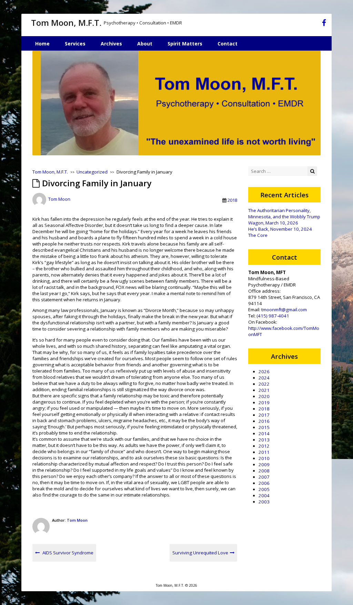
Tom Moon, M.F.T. (66, 22)
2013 (264, 440)
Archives (111, 43)
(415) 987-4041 (272, 316)
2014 (264, 433)
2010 (264, 458)
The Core (258, 235)
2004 (264, 495)
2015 (264, 427)
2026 (264, 371)
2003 (264, 502)
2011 (264, 452)
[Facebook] (324, 24)
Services (75, 43)
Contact (228, 43)
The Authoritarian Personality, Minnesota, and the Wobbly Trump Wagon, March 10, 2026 (284, 216)
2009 (264, 464)
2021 (264, 390)
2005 (264, 489)
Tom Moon (59, 199)
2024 (264, 378)
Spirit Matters (185, 43)
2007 (264, 477)
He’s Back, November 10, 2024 (280, 229)
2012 (264, 446)
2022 (264, 384)
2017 (264, 415)
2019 (264, 402)
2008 (264, 471)
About (144, 43)
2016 (264, 421)
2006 (264, 483)
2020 (264, 396)
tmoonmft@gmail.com (284, 309)
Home (42, 43)
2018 (232, 200)
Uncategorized (92, 172)
